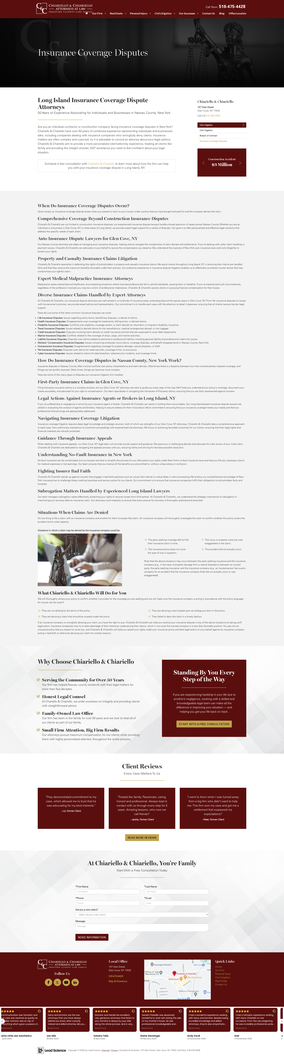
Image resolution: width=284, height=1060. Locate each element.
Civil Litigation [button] (163, 13)
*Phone (79, 898)
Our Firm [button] (97, 13)
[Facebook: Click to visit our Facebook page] (48, 982)
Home (218, 966)
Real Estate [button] (116, 13)
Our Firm (219, 970)
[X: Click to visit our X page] (57, 982)
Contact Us (208, 13)
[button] (203, 163)
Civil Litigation (206, 125)
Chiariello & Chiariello (101, 163)
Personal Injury (223, 973)
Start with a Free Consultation (204, 724)
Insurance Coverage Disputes (213, 141)
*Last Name (150, 886)
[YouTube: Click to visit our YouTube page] (66, 982)
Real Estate (221, 980)
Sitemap (106, 1050)
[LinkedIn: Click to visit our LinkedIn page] (75, 982)
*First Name (81, 886)
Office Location (237, 13)
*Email (147, 898)
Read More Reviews (142, 837)
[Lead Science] (52, 1050)
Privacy (114, 1050)
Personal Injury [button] (138, 13)
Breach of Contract (208, 135)
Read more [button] (10, 1028)
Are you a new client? (86, 909)
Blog (221, 13)
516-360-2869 (213, 115)
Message (80, 921)
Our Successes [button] (187, 13)
